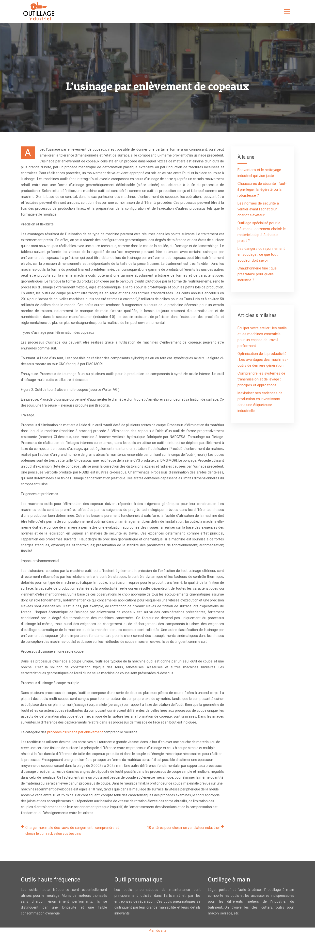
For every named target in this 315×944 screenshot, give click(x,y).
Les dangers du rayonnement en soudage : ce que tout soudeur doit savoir (261, 254)
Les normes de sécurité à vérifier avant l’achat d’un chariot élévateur (258, 209)
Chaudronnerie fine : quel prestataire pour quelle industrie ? (257, 274)
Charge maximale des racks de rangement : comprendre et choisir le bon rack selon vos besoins (72, 830)
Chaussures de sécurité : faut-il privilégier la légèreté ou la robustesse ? (262, 189)
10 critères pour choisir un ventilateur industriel (183, 828)
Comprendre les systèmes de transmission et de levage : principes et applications (261, 379)
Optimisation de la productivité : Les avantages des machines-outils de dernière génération (262, 359)
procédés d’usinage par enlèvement (75, 732)
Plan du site (158, 930)
